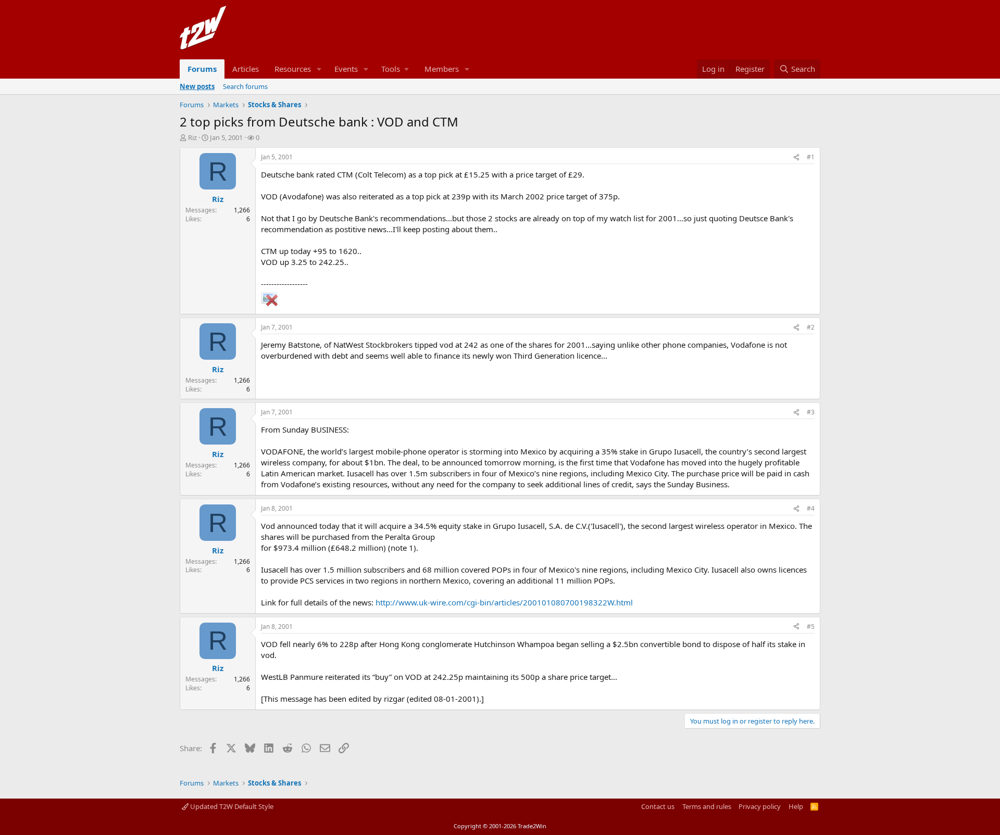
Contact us (657, 806)
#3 (811, 412)
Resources (292, 69)
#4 (811, 508)
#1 (811, 157)
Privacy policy (760, 806)
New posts (197, 86)
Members (441, 69)
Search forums (245, 86)
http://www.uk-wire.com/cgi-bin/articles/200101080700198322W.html (504, 602)
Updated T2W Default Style (231, 806)
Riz (192, 137)
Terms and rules (706, 806)
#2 (811, 327)
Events (346, 69)
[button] (319, 69)
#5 (811, 626)
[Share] (796, 157)
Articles (245, 69)
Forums (202, 69)
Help (796, 806)
